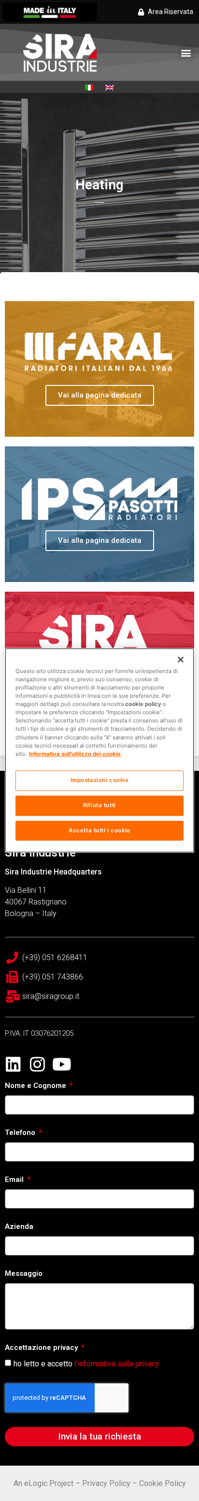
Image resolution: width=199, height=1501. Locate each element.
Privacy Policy (106, 1483)
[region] (99, 750)
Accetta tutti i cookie (99, 830)
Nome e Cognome (36, 1086)
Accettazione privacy (42, 1348)
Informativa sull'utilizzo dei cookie (75, 753)
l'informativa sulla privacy (116, 1363)
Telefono (21, 1133)
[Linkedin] (13, 1064)
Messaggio (24, 1274)
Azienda (19, 1227)
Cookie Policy (162, 1483)
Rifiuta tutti (99, 805)
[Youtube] (61, 1064)
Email (15, 1180)
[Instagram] (37, 1064)
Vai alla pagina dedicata (100, 395)
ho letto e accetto (86, 1363)
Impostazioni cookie (100, 780)
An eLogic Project (43, 1483)
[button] (186, 53)
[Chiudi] (180, 659)
